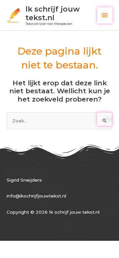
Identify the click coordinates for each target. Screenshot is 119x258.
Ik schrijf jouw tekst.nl (52, 13)
